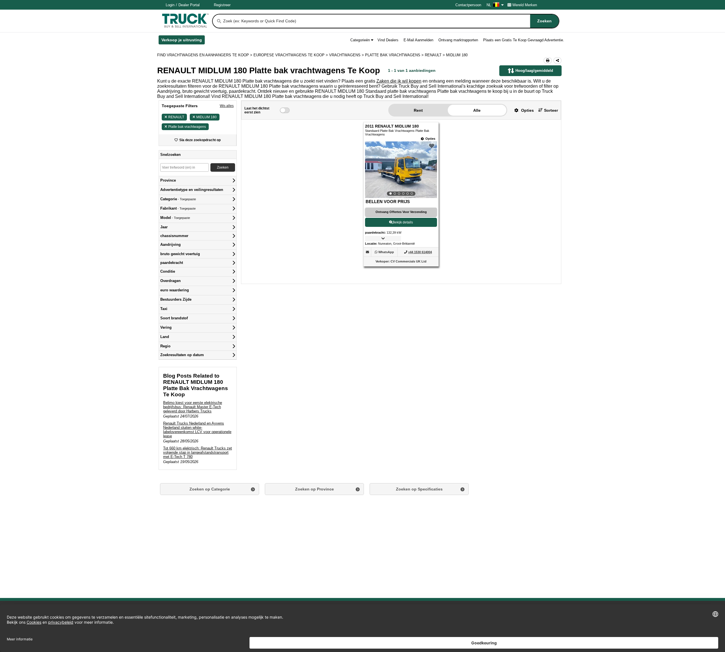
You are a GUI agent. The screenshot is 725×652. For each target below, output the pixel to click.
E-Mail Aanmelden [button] (418, 40)
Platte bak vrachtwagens (187, 127)
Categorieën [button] (360, 40)
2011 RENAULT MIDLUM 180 (392, 126)
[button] (522, 110)
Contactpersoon (468, 5)
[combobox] (390, 21)
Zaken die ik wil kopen (398, 81)
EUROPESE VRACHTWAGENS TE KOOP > (291, 55)
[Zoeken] (219, 21)
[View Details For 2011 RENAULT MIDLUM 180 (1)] (401, 169)
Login (170, 5)
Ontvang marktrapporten (458, 40)
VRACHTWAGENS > (347, 55)
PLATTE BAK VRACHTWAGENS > (395, 55)
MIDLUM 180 (206, 117)
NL (489, 5)
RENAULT (176, 117)
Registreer (222, 5)
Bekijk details (403, 222)
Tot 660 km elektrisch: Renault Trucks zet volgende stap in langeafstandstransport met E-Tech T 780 (197, 452)
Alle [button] (477, 110)
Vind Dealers (388, 40)
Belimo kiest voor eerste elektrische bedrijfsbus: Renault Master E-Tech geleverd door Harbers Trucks (192, 407)
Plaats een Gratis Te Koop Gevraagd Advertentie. (523, 40)
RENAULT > (435, 55)
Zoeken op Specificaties (419, 489)
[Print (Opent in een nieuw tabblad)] (547, 60)
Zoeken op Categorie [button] (209, 489)
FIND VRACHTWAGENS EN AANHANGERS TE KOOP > (205, 55)
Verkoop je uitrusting (183, 41)
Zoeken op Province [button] (314, 489)
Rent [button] (418, 110)
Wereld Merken (524, 5)
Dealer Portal (189, 5)
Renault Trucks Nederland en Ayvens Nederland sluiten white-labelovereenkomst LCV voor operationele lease (197, 429)
